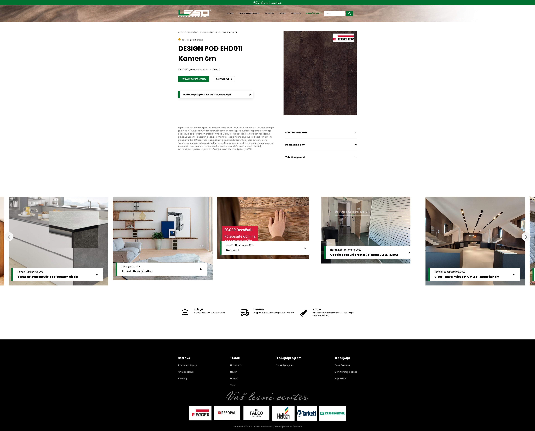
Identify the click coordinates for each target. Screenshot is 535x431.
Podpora (296, 13)
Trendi (282, 13)
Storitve (269, 13)
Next (526, 236)
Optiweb (297, 426)
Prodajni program (249, 13)
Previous (8, 236)
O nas (230, 13)
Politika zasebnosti (262, 426)
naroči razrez (314, 13)
